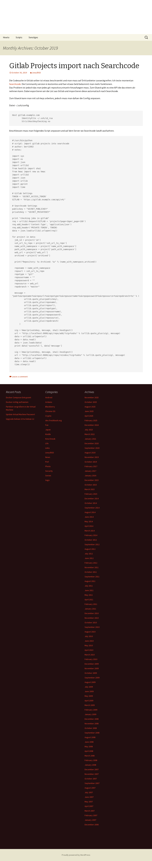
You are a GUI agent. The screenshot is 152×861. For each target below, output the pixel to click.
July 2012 (89, 553)
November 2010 (92, 618)
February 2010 (91, 659)
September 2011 (92, 576)
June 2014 (89, 517)
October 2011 (91, 572)
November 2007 (92, 774)
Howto (6, 37)
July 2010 (89, 636)
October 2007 (91, 778)
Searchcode (15, 84)
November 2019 (92, 457)
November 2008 (92, 723)
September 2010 (92, 627)
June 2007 (89, 797)
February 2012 (91, 562)
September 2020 (92, 448)
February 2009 (91, 709)
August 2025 (90, 406)
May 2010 (89, 645)
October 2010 (91, 622)
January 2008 (90, 765)
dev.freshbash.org (53, 420)
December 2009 (92, 663)
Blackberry (50, 406)
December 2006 (92, 824)
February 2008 (91, 760)
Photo (48, 466)
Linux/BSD (36, 72)
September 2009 (92, 677)
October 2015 (91, 484)
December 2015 (92, 480)
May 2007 (89, 801)
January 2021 (90, 438)
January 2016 (90, 475)
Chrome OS (50, 411)
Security (49, 471)
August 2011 (90, 581)
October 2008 (91, 728)
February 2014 (91, 535)
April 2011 (89, 599)
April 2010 (89, 650)
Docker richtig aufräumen (17, 402)
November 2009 (92, 668)
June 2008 (89, 742)
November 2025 (92, 397)
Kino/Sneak (50, 438)
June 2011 (89, 590)
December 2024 (92, 425)
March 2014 (90, 530)
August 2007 (90, 787)
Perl (47, 461)
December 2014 (92, 498)
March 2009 (90, 705)
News (47, 457)
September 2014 (92, 507)
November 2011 (92, 567)
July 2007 (89, 792)
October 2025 (91, 402)
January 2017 (90, 471)
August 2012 (90, 549)
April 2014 (89, 526)
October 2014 (91, 503)
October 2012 (91, 539)
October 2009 (91, 673)
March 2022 (90, 434)
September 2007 (92, 783)
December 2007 (92, 769)
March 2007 (90, 810)
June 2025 (89, 411)
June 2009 (89, 691)
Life (47, 443)
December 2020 (92, 443)
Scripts (19, 37)
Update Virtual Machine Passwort (20, 414)
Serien (48, 475)
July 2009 (89, 686)
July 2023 (89, 429)
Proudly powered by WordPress (76, 855)
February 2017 (91, 466)
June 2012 (89, 558)
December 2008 (92, 719)
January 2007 (90, 820)
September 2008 (92, 732)
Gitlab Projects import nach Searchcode (74, 65)
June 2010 (89, 641)
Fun (46, 425)
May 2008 (89, 746)
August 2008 (90, 737)
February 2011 (91, 604)
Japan (48, 429)
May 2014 (89, 521)
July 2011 (89, 585)
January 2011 (90, 608)
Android (48, 397)
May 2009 (89, 696)
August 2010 (90, 631)
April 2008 (89, 751)
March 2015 (90, 489)
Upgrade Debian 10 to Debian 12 (20, 419)
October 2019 (91, 461)
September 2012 (92, 544)
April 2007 (89, 806)
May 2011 (89, 595)
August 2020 (90, 452)
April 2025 (89, 416)
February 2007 (91, 815)
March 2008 (90, 755)
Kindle (48, 434)
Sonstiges (33, 37)
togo (47, 480)
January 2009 (90, 714)
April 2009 (89, 700)
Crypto (48, 416)
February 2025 (91, 420)
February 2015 (91, 494)
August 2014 (90, 512)
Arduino (48, 402)
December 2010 (92, 613)
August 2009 (90, 682)
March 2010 (90, 654)
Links (47, 448)
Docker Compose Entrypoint (18, 397)
